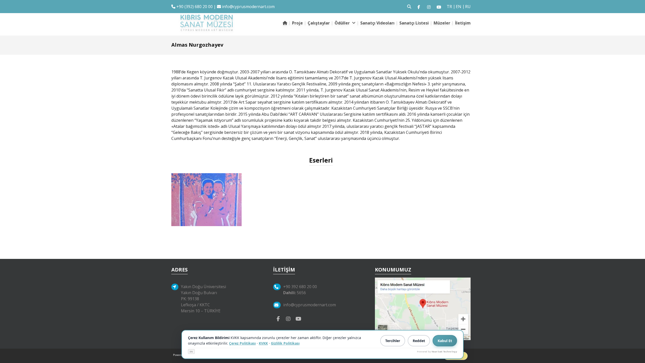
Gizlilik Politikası (285, 343)
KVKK (263, 343)
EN (191, 351)
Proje (297, 23)
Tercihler (392, 340)
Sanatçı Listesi (414, 23)
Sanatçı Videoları (377, 23)
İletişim (463, 23)
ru (468, 6)
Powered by (437, 351)
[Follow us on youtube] (439, 7)
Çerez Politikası (242, 343)
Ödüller (343, 23)
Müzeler (442, 23)
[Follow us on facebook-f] (419, 7)
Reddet (419, 340)
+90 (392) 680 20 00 (194, 6)
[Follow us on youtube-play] (298, 318)
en (458, 6)
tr (449, 6)
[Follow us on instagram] (429, 7)
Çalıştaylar (319, 23)
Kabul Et (445, 340)
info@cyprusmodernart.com (248, 6)
